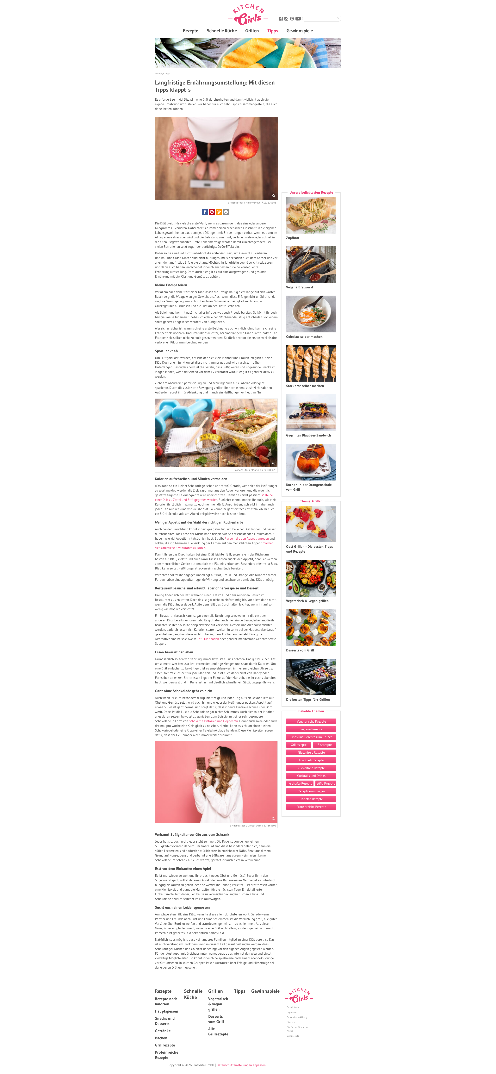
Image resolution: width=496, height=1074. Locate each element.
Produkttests (293, 1007)
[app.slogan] (299, 995)
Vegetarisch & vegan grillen (218, 1004)
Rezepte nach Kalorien (166, 1001)
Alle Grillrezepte (218, 1031)
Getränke (163, 1030)
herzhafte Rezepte (300, 783)
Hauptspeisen (166, 1011)
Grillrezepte (299, 745)
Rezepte (190, 31)
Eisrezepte (325, 745)
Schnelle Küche (222, 31)
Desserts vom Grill (216, 1019)
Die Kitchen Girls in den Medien (297, 1029)
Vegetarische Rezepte (311, 721)
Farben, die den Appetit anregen (247, 538)
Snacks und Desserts (165, 1021)
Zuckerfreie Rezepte (311, 768)
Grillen (252, 31)
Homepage (159, 73)
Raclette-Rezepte (311, 799)
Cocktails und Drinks (311, 776)
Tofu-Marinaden (208, 639)
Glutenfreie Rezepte (311, 752)
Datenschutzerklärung (297, 1017)
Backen (161, 1038)
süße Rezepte (326, 783)
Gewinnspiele (300, 31)
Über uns (291, 1022)
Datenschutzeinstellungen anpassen (241, 1065)
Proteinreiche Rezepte (311, 807)
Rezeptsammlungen (311, 791)
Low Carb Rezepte (311, 760)
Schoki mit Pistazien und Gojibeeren (213, 721)
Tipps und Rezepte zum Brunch (311, 737)
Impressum (292, 1012)
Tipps (272, 31)
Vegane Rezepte (311, 729)
